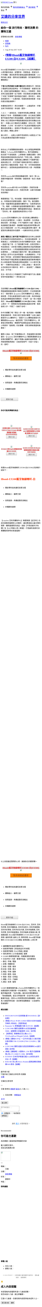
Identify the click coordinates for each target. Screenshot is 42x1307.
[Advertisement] (21, 1222)
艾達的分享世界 (13, 16)
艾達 (2, 1077)
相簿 (7, 41)
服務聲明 (23, 1277)
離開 (12, 1303)
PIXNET (10, 1275)
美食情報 (18, 37)
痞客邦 (13, 1089)
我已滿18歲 (5, 1303)
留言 (17, 1089)
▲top (3, 1099)
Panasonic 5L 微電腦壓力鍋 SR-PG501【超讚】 (22, 1026)
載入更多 (4, 1103)
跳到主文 (4, 22)
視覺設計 (17, 1095)
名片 (7, 46)
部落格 (7, 43)
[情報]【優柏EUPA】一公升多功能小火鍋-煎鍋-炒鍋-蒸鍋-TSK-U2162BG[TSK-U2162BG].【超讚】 (23, 1041)
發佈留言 (4, 1116)
